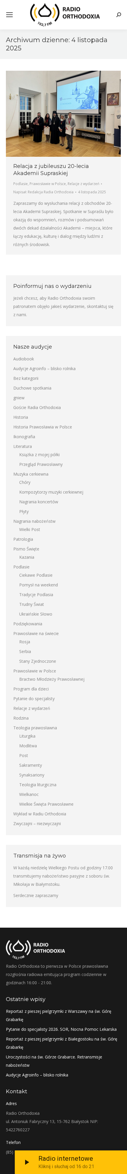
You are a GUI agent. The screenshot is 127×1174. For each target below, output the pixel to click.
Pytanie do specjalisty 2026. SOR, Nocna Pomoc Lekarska (61, 1029)
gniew (19, 397)
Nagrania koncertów (38, 501)
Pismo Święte (26, 549)
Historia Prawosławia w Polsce (42, 427)
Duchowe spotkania (32, 388)
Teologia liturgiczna (37, 784)
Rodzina (21, 718)
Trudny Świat (31, 604)
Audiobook (23, 359)
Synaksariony (31, 775)
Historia (20, 417)
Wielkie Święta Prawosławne (46, 804)
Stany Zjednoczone (37, 661)
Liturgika (27, 736)
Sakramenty (30, 765)
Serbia (25, 651)
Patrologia (23, 539)
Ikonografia (24, 436)
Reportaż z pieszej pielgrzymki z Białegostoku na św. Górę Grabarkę (61, 1043)
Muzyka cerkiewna (30, 474)
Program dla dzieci (31, 689)
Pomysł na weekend (38, 585)
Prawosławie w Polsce (48, 183)
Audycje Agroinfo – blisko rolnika (44, 368)
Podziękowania (27, 623)
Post (23, 755)
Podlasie (20, 183)
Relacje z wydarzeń (83, 183)
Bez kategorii (25, 378)
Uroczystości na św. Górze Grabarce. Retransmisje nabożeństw (54, 1061)
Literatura (22, 446)
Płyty (24, 511)
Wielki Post (29, 529)
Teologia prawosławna (35, 728)
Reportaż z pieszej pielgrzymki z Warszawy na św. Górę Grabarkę (58, 1015)
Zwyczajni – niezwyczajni (37, 823)
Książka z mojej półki (39, 454)
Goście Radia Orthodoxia (37, 407)
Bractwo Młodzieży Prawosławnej (51, 679)
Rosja (24, 641)
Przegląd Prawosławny (41, 464)
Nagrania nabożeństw (34, 521)
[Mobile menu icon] (9, 14)
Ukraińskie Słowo (35, 614)
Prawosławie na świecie (36, 633)
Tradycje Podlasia (36, 594)
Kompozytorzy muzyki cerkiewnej (51, 492)
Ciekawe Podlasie (36, 575)
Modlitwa (28, 745)
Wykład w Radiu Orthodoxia (39, 814)
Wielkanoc (29, 794)
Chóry (24, 482)
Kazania (26, 557)
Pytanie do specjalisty (34, 698)
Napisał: (43, 191)
